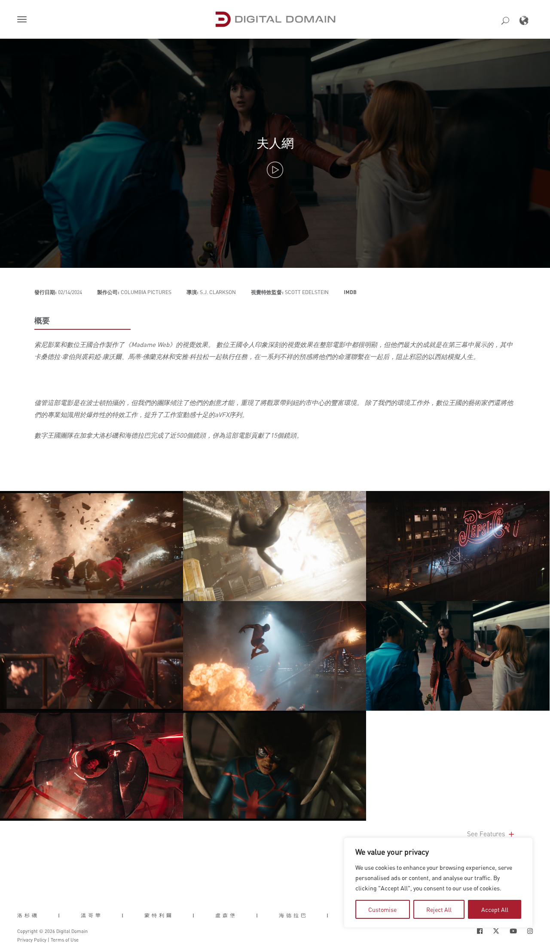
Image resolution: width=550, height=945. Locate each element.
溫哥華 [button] (92, 915)
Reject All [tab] (439, 909)
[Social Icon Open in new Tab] (480, 931)
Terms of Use (65, 940)
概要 (42, 320)
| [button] (60, 915)
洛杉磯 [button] (28, 915)
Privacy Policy (31, 940)
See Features (487, 833)
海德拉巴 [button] (293, 915)
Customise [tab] (382, 909)
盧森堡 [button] (226, 915)
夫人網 (275, 142)
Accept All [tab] (494, 909)
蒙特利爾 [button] (159, 915)
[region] (438, 883)
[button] (23, 20)
